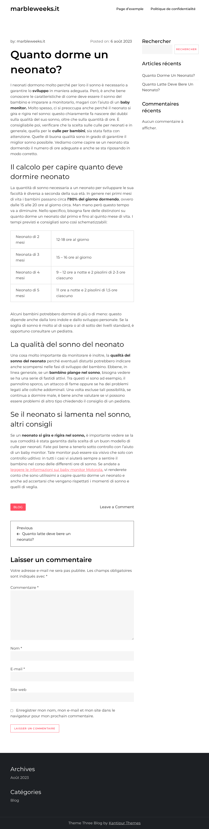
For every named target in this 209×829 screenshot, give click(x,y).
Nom (16, 648)
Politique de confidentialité (173, 9)
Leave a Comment (117, 507)
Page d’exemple (129, 9)
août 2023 (19, 777)
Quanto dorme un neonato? (168, 75)
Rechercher (156, 41)
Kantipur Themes (125, 823)
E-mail (17, 669)
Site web (18, 689)
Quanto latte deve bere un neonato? (167, 87)
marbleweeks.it (34, 8)
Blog (18, 507)
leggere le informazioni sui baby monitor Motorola (56, 469)
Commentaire (24, 587)
